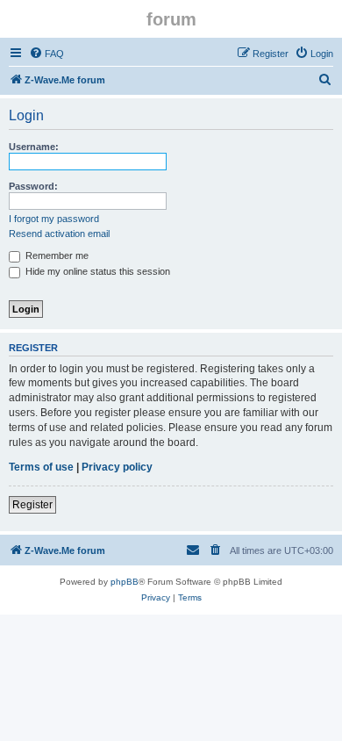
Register (32, 505)
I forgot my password (54, 218)
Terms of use (41, 467)
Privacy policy (117, 467)
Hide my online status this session (96, 271)
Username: (34, 146)
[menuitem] (46, 53)
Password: (33, 186)
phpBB (124, 581)
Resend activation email (59, 233)
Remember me (56, 255)
